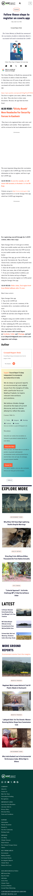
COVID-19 (10, 480)
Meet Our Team (5, 794)
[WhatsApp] (2, 782)
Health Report (16, 551)
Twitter (12, 334)
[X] (11, 782)
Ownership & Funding (7, 796)
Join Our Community (7, 829)
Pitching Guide (5, 832)
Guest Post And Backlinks (8, 804)
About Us (4, 789)
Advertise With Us (6, 807)
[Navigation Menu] (30, 3)
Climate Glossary (6, 840)
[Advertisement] (16, 150)
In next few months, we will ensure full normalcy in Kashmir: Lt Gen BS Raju (16, 183)
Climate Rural (5, 863)
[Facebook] (14, 782)
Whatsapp (21, 334)
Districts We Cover (6, 865)
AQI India (4, 878)
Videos (3, 847)
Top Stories (16, 9)
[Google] (17, 782)
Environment (4, 853)
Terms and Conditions (7, 814)
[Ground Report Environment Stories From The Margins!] (8, 3)
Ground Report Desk (16, 28)
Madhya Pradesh (16, 680)
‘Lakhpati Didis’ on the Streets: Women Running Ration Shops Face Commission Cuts (16, 722)
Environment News (16, 517)
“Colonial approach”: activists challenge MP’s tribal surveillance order (16, 593)
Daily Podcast (5, 842)
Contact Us (4, 791)
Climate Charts (5, 883)
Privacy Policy (5, 809)
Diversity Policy (5, 812)
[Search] (20, 3)
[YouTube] (8, 782)
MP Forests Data (5, 873)
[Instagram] (5, 782)
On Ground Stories (6, 858)
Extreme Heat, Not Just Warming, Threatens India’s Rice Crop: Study (8, 636)
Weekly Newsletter (6, 824)
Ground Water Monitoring (8, 888)
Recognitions (4, 799)
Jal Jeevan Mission (6, 885)
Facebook (6, 334)
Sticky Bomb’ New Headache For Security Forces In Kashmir (15, 112)
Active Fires (4, 880)
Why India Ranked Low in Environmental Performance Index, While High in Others (16, 759)
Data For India (5, 876)
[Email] (14, 363)
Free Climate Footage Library (9, 845)
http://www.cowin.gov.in (20, 191)
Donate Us (4, 827)
